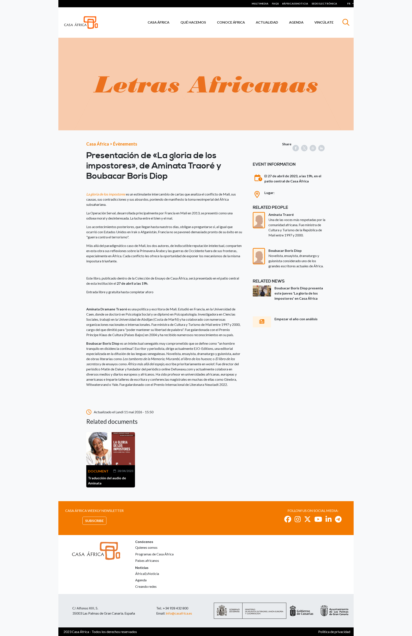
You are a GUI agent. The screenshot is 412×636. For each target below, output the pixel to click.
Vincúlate (323, 22)
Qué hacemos (193, 22)
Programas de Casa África (154, 554)
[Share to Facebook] (295, 148)
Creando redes (146, 586)
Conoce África (231, 22)
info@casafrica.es (179, 613)
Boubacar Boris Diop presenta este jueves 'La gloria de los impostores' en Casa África (298, 293)
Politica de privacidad (334, 632)
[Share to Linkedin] (321, 148)
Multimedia (260, 3)
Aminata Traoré (281, 214)
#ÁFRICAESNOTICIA (295, 3)
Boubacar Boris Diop (285, 250)
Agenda (296, 22)
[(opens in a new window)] (288, 519)
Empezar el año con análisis (296, 319)
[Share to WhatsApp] (313, 148)
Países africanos (147, 560)
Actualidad (267, 22)
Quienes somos (146, 547)
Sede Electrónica (324, 3)
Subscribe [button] (94, 521)
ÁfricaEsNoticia (147, 573)
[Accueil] (83, 22)
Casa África (158, 22)
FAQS (275, 3)
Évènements (125, 143)
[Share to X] (304, 148)
